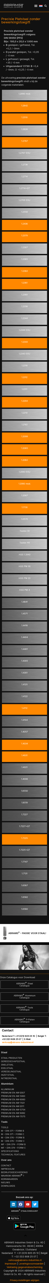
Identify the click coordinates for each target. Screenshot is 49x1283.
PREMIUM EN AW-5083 (13, 1096)
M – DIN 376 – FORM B (12, 1137)
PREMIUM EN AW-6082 (13, 1113)
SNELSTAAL (7, 1064)
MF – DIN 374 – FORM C (13, 1147)
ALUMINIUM (7, 1089)
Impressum (10, 1263)
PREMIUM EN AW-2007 (13, 1092)
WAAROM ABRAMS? (12, 1175)
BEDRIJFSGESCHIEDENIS (14, 1172)
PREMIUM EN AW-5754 (13, 1109)
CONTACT (6, 1165)
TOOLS (4, 1127)
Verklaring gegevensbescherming (24, 1267)
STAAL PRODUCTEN (11, 1058)
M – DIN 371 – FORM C (12, 1134)
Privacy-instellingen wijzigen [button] (24, 1280)
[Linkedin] (13, 1204)
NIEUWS (5, 1182)
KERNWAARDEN (9, 1179)
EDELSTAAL (7, 1068)
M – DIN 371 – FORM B (12, 1130)
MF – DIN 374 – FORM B (13, 1144)
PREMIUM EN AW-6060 (13, 1099)
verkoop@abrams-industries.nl (17, 1042)
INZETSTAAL (7, 1075)
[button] (35, 5)
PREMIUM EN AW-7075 (13, 1116)
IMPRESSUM (7, 1169)
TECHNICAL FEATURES (13, 1154)
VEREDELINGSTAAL (11, 1071)
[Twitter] (35, 1204)
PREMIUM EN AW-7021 (13, 1103)
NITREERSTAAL (9, 1078)
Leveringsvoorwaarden (31, 1263)
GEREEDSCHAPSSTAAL (13, 1061)
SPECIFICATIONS (10, 1151)
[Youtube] (28, 1204)
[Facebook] (20, 1204)
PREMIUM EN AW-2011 (12, 1106)
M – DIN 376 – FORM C (12, 1141)
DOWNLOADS (8, 1186)
